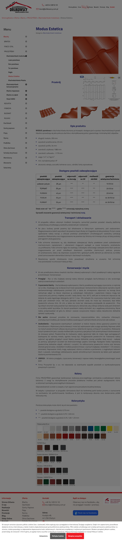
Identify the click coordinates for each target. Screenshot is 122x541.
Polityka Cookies (58, 536)
